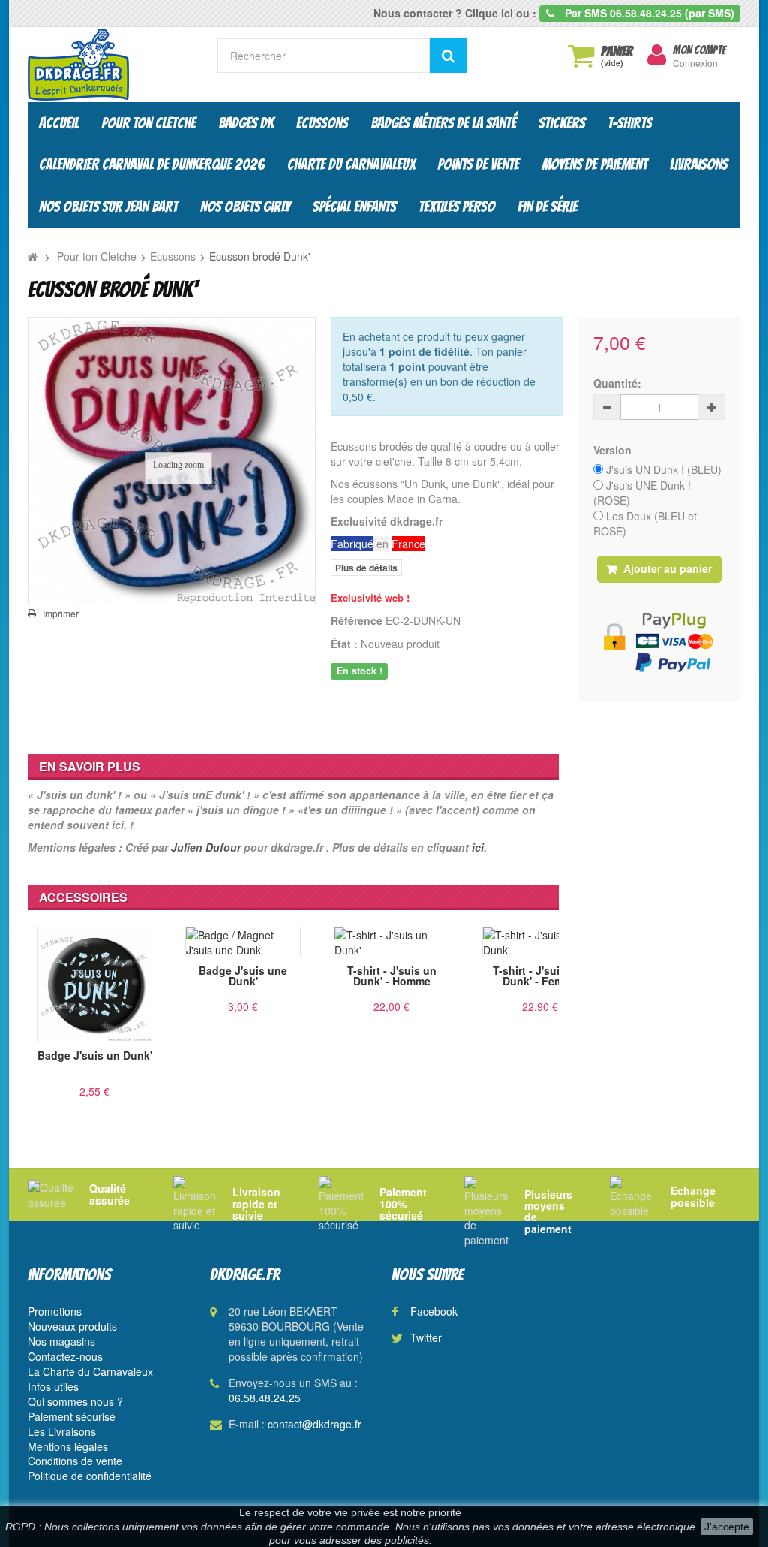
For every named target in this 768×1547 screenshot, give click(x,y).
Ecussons (322, 123)
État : (344, 643)
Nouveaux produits (72, 1326)
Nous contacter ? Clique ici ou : (455, 12)
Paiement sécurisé (72, 1416)
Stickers (561, 123)
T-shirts (630, 123)
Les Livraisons (62, 1431)
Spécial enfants (354, 206)
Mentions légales (68, 1446)
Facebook (434, 1311)
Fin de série (548, 206)
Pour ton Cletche (148, 123)
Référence (356, 620)
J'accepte (726, 1527)
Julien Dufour (206, 847)
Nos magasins (61, 1341)
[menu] (656, 54)
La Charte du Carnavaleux (90, 1371)
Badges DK (246, 123)
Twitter (426, 1337)
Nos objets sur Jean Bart (108, 206)
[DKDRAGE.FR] (111, 65)
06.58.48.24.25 (265, 1397)
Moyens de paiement (594, 164)
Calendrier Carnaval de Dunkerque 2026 (152, 164)
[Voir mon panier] (580, 55)
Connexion (695, 62)
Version (613, 449)
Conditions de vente (75, 1460)
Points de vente (478, 164)
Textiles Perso (456, 206)
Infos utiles (53, 1386)
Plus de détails (366, 567)
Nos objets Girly (245, 206)
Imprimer (61, 613)
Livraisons (699, 164)
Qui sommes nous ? (75, 1401)
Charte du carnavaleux (351, 164)
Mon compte (699, 50)
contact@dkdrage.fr (315, 1423)
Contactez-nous (65, 1356)
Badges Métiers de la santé (443, 123)
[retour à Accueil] (33, 256)
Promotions (55, 1311)
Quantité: (617, 383)
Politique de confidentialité (90, 1475)
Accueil (59, 123)
